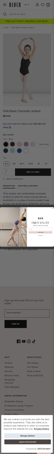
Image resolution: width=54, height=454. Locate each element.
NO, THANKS (40, 235)
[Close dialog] (53, 208)
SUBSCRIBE (41, 232)
